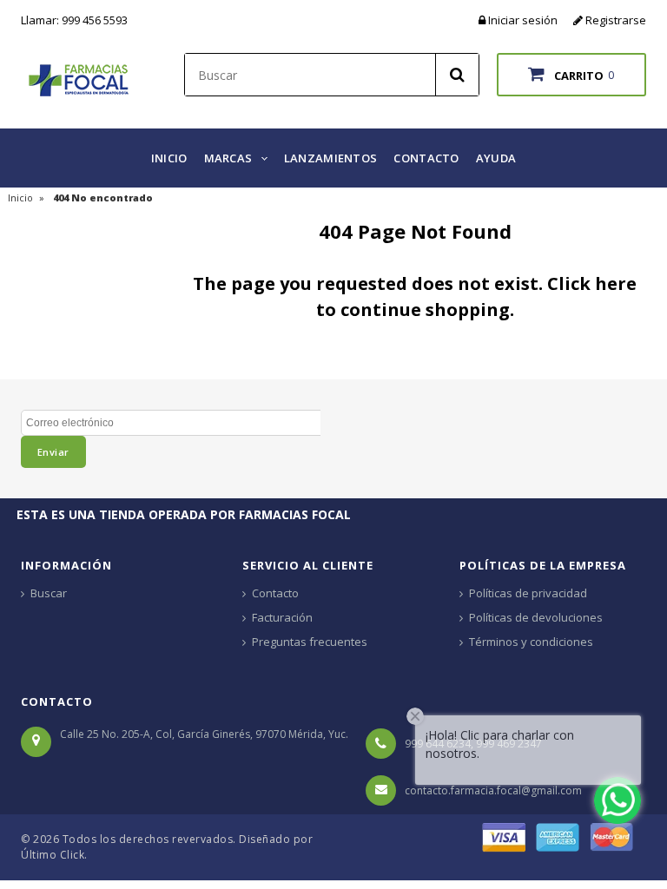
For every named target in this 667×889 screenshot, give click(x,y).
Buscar (48, 593)
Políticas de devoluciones (536, 617)
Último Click (52, 854)
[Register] (579, 20)
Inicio (20, 197)
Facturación (282, 617)
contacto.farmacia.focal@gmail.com (493, 790)
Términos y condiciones (531, 641)
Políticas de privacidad (528, 593)
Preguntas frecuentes (309, 641)
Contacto (275, 593)
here (616, 283)
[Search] (457, 74)
